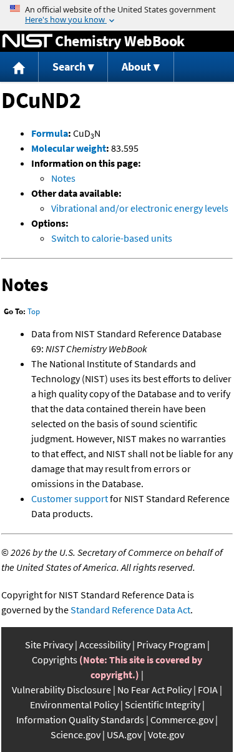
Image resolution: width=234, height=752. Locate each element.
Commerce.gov (181, 719)
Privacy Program (171, 644)
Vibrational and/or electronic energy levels (139, 208)
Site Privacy (49, 644)
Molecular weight (68, 148)
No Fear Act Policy (154, 689)
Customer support (69, 498)
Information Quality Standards (80, 719)
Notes (63, 178)
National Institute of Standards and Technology (27, 41)
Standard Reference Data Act (130, 609)
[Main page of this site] (19, 67)
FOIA (208, 689)
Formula (49, 133)
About (136, 66)
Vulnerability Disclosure (61, 689)
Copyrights (54, 659)
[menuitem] (19, 67)
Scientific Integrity (162, 704)
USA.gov (124, 734)
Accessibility (104, 644)
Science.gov (75, 734)
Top (33, 311)
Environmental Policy (74, 704)
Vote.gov (166, 734)
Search (68, 66)
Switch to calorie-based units (111, 238)
